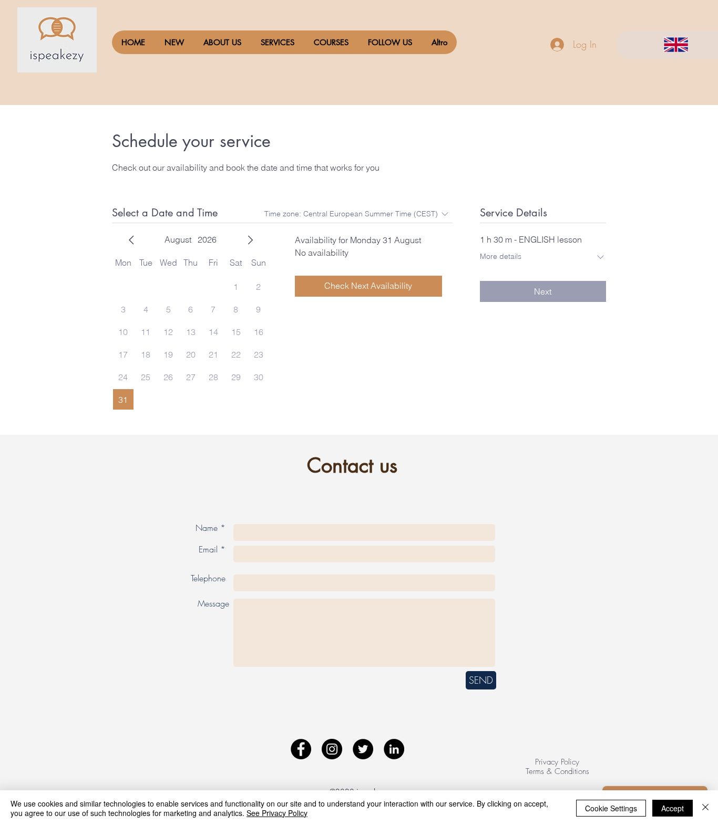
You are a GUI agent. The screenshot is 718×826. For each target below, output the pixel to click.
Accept (672, 808)
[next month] (250, 240)
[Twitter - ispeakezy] (363, 749)
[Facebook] (301, 749)
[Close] (705, 808)
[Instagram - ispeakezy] (332, 749)
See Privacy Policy (277, 813)
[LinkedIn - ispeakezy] (394, 749)
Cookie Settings (611, 808)
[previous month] (131, 240)
